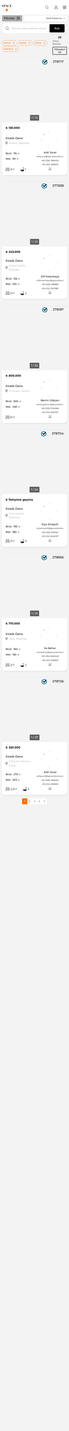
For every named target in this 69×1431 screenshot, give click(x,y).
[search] (47, 7)
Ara (57, 28)
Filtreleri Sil (59, 51)
